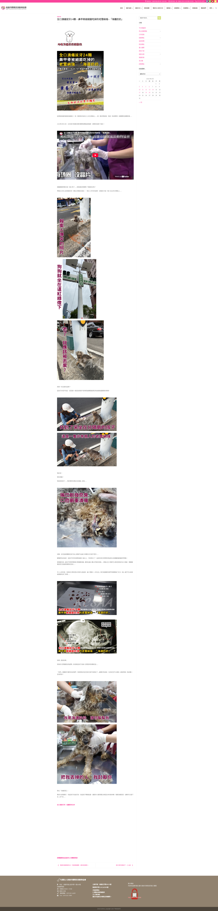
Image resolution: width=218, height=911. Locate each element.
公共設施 (141, 34)
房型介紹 (141, 51)
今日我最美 (142, 28)
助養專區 (141, 38)
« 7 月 (140, 102)
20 (149, 92)
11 (142, 89)
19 (146, 92)
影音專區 (141, 44)
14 (153, 89)
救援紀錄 (59, 16)
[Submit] (159, 17)
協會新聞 (141, 41)
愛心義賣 (141, 47)
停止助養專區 (143, 31)
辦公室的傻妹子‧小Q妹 (123, 865)
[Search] (216, 8)
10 (139, 89)
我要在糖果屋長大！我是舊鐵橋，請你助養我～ (74, 865)
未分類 (141, 61)
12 (146, 89)
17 (139, 92)
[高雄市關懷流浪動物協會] (13, 8)
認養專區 (141, 64)
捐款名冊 (141, 54)
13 (149, 89)
